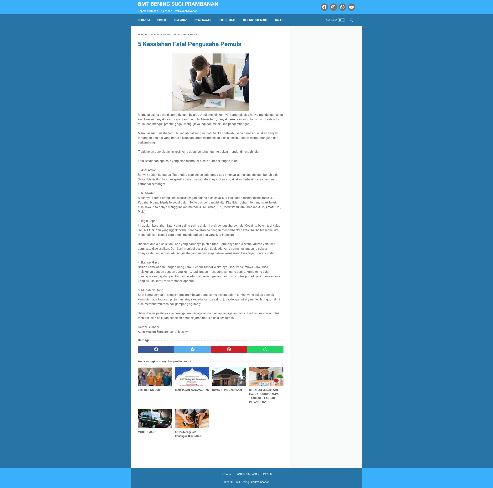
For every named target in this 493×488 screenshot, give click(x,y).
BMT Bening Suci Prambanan (178, 4)
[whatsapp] (265, 349)
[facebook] (156, 349)
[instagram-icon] (333, 7)
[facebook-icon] (324, 7)
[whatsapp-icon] (342, 7)
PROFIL (162, 20)
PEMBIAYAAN (203, 20)
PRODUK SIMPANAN (247, 474)
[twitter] (192, 349)
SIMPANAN (181, 20)
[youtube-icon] (351, 7)
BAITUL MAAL (227, 20)
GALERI (279, 20)
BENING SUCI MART (255, 20)
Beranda (144, 20)
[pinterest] (229, 349)
